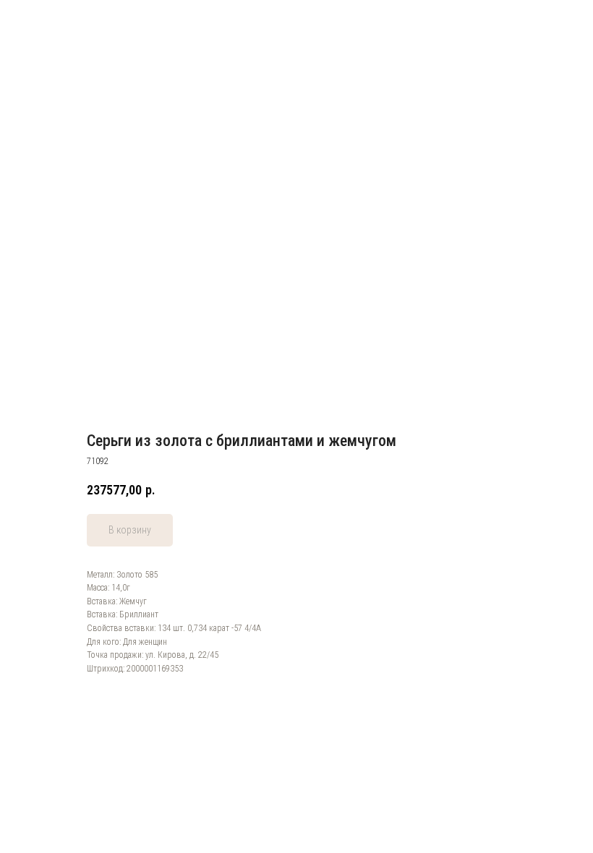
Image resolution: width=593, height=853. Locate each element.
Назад (36, 21)
